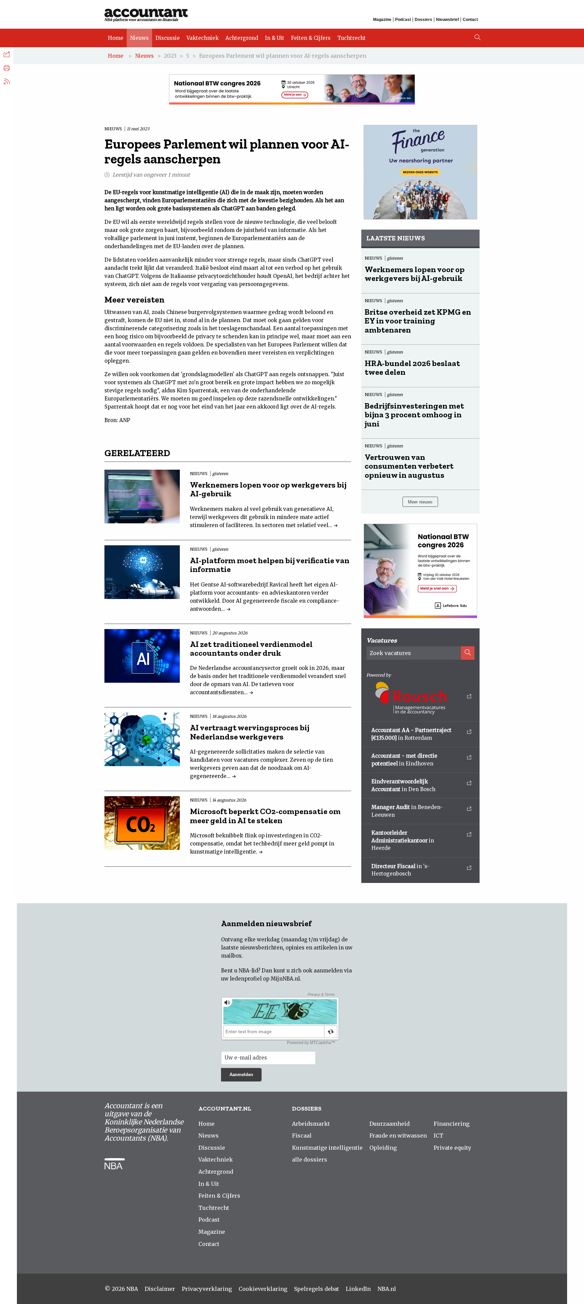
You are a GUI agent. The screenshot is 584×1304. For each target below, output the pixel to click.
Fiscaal (302, 1135)
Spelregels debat (316, 1288)
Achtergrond (241, 38)
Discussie (167, 38)
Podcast (403, 19)
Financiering (451, 1123)
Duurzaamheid (389, 1123)
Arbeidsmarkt (311, 1123)
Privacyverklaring (207, 1288)
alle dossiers (309, 1159)
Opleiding (383, 1147)
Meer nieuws (420, 501)
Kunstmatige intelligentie (327, 1147)
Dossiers (423, 19)
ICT (438, 1135)
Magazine (382, 19)
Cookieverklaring (263, 1288)
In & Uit (274, 38)
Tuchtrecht (351, 38)
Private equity (452, 1147)
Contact (470, 19)
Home (115, 38)
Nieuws (139, 38)
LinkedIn (358, 1288)
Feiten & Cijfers (311, 38)
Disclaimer (160, 1288)
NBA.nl (387, 1288)
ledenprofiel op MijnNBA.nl (265, 978)
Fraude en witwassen (398, 1135)
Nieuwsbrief (447, 19)
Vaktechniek (203, 38)
